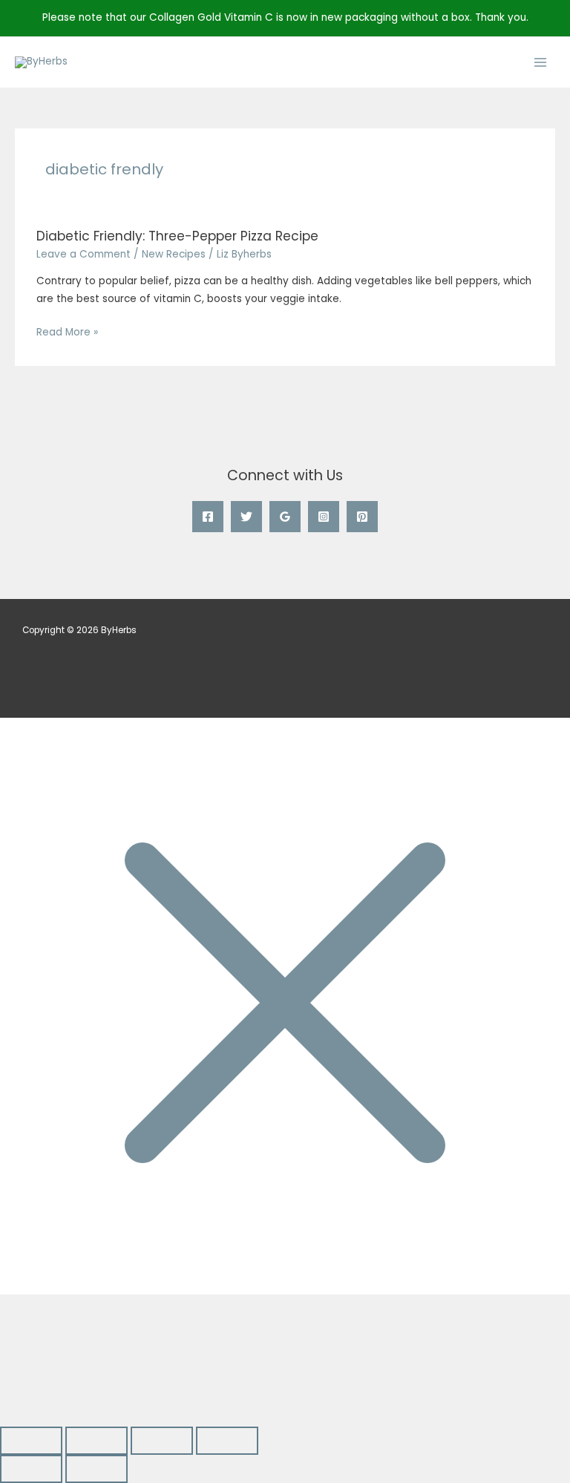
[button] (61, 1360)
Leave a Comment (83, 254)
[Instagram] (323, 516)
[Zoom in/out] (31, 1441)
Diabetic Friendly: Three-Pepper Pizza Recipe (177, 236)
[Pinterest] (362, 516)
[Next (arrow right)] (96, 1469)
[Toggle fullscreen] (96, 1441)
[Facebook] (207, 516)
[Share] (162, 1441)
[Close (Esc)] (227, 1441)
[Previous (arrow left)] (31, 1469)
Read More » (67, 331)
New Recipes (174, 254)
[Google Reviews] (285, 516)
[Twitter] (246, 516)
